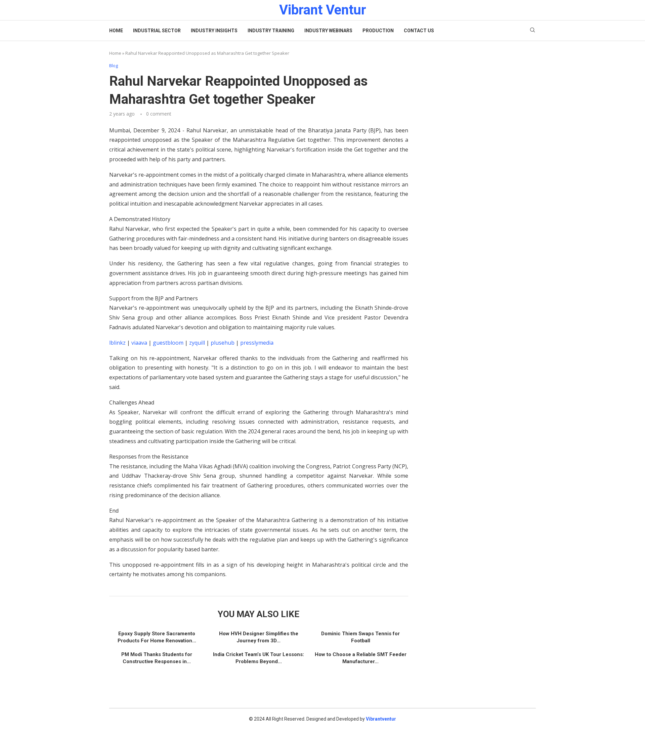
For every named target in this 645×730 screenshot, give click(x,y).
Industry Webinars (328, 30)
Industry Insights (214, 30)
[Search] (532, 31)
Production (378, 30)
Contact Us (419, 30)
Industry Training (271, 30)
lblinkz (117, 342)
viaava (139, 342)
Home (116, 30)
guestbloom (168, 342)
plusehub (222, 342)
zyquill (197, 342)
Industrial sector (157, 30)
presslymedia (256, 342)
